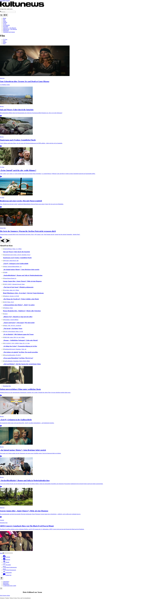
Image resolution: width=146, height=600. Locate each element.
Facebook (7, 557)
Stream (4, 42)
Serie (4, 40)
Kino (4, 43)
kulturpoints (6, 30)
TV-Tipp (5, 39)
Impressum (5, 583)
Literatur (5, 22)
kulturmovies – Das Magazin (10, 29)
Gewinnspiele (6, 25)
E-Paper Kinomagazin (10, 570)
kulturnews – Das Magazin (9, 28)
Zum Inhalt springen (5, 0)
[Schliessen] (1, 588)
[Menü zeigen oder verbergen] (5, 15)
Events (4, 23)
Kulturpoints (8, 572)
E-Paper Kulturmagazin (11, 567)
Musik (4, 18)
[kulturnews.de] (22, 6)
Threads (7, 562)
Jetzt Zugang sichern (5, 595)
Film (4, 19)
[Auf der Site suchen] (1, 15)
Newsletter (5, 26)
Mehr (1, 553)
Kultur (4, 21)
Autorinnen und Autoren (9, 32)
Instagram (7, 559)
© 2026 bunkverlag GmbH (9, 585)
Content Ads (8, 575)
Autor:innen (6, 581)
